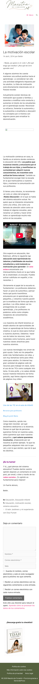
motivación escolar (23, 503)
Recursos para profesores (12, 411)
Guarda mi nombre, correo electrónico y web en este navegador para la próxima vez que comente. (18, 574)
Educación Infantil (22, 500)
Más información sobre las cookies (19, 670)
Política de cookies (19, 667)
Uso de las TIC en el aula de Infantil (18, 405)
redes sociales (9, 477)
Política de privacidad (15, 673)
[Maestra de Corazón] (20, 5)
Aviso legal (29, 673)
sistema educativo (10, 506)
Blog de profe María (10, 416)
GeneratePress (19, 681)
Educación (10, 500)
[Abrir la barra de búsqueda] (37, 15)
